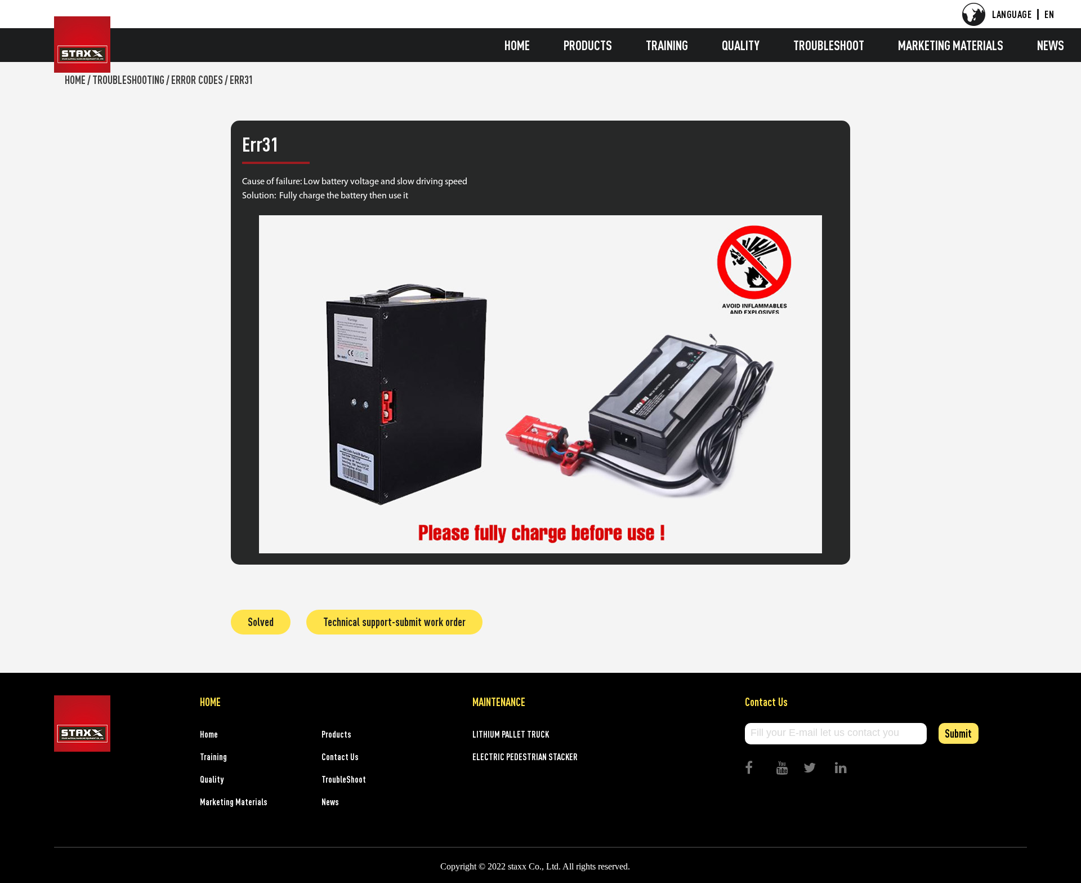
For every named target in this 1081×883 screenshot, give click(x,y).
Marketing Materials (950, 45)
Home (517, 45)
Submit (958, 733)
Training (667, 45)
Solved (261, 621)
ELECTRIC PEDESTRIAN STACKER (525, 757)
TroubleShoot (828, 45)
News (1050, 45)
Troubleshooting (128, 79)
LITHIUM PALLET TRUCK (510, 734)
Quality (741, 45)
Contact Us (340, 757)
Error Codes (197, 79)
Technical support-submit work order (394, 621)
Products (588, 45)
